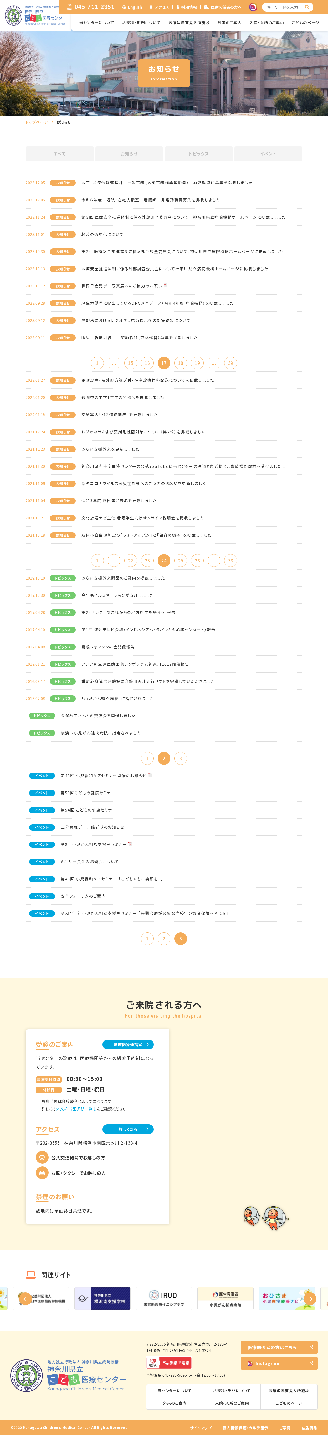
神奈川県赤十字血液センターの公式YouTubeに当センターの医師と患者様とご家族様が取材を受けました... (183, 466)
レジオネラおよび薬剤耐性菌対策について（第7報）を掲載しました (143, 431)
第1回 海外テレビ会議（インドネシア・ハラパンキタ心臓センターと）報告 (148, 629)
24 (164, 560)
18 (180, 363)
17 (164, 363)
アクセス (162, 7)
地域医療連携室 (128, 1044)
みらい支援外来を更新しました (110, 449)
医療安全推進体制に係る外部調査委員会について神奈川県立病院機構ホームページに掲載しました (174, 268)
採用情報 (189, 7)
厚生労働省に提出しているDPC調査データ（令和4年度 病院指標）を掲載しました (157, 303)
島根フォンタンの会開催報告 (108, 646)
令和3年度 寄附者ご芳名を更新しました (119, 500)
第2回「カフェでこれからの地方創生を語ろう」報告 (128, 612)
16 (147, 363)
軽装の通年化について (102, 234)
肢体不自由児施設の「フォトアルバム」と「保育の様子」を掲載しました (146, 535)
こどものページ (305, 22)
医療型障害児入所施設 (189, 22)
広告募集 (310, 1427)
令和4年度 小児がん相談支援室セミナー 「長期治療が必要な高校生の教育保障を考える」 (145, 913)
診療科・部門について (141, 22)
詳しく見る (128, 1129)
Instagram (267, 1363)
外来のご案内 (230, 22)
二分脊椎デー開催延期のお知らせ (92, 827)
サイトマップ (201, 1427)
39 (230, 363)
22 (130, 560)
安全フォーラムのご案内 (83, 896)
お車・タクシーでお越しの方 (78, 1173)
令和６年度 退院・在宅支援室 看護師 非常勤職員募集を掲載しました (150, 199)
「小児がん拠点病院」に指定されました (117, 698)
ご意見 (285, 1427)
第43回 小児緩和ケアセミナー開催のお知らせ (104, 775)
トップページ (37, 122)
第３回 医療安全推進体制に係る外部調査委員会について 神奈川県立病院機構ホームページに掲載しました (183, 217)
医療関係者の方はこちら (272, 1347)
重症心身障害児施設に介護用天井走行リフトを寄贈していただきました (148, 681)
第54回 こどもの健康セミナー (89, 810)
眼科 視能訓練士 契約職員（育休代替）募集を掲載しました (139, 337)
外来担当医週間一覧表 (76, 1109)
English (135, 7)
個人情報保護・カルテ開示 (245, 1427)
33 (230, 560)
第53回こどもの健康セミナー (88, 792)
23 (147, 560)
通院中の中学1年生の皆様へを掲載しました (122, 397)
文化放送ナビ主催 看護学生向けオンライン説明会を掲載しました (142, 517)
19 (197, 363)
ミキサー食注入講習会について (90, 861)
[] (307, 7)
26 (197, 560)
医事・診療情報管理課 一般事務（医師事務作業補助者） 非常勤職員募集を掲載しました (166, 182)
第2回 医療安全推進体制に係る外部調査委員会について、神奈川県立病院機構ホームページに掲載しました (182, 251)
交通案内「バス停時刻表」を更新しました (119, 414)
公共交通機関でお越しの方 (78, 1157)
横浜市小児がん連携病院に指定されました (101, 732)
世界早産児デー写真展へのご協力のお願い (121, 285)
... (114, 363)
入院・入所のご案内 (266, 22)
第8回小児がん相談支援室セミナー (94, 844)
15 (130, 363)
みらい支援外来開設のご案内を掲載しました (123, 578)
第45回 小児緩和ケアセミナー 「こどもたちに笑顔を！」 (112, 878)
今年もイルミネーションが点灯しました (117, 595)
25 (180, 560)
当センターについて (96, 22)
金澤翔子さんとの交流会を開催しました (98, 715)
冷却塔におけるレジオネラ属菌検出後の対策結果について (136, 320)
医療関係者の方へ (226, 7)
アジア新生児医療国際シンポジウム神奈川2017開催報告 (135, 664)
